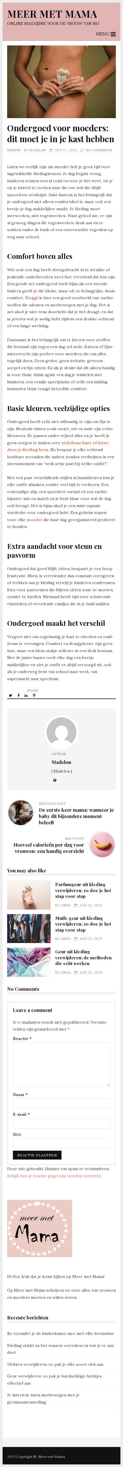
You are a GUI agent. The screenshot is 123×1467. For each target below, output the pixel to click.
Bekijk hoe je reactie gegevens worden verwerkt (54, 1175)
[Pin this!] (34, 695)
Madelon (37, 150)
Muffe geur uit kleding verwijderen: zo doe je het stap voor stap (29, 928)
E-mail (21, 1114)
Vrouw (14, 150)
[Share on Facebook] (19, 695)
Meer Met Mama (52, 13)
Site (17, 1134)
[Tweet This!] (11, 695)
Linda (66, 905)
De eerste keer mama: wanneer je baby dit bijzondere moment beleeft (76, 816)
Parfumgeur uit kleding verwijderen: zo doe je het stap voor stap (29, 895)
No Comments (99, 150)
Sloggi (31, 297)
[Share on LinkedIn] (26, 695)
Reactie (22, 1038)
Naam (20, 1094)
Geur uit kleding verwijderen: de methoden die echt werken (29, 962)
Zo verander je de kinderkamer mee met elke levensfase (60, 1333)
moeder (34, 519)
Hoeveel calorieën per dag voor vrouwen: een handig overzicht (48, 847)
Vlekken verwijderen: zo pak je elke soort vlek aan (55, 1364)
